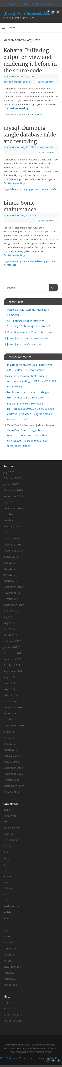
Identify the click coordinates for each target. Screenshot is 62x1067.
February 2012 (12, 641)
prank (6, 936)
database (16, 189)
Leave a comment (46, 81)
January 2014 (11, 538)
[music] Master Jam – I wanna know (28, 338)
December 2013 (13, 544)
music (6, 918)
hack (20, 114)
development (10, 81)
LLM (5, 900)
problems (9, 942)
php (28, 81)
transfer (53, 189)
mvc (34, 114)
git (5, 864)
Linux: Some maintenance (19, 206)
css (5, 821)
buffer (14, 114)
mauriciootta (13, 76)
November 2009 (13, 773)
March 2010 (10, 749)
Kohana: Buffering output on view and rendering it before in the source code (30, 60)
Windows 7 (10, 978)
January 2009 (11, 791)
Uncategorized (12, 966)
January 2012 (11, 647)
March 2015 (10, 520)
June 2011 (9, 683)
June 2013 (9, 562)
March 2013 (10, 580)
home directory (37, 261)
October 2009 (11, 779)
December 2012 (13, 586)
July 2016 (8, 502)
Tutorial (8, 960)
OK (52, 287)
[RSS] (57, 12)
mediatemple (11, 906)
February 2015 (12, 526)
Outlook (8, 924)
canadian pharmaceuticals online (26, 376)
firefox (7, 846)
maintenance (9, 264)
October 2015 (11, 514)
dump (25, 189)
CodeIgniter (10, 815)
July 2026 (8, 472)
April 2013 (9, 574)
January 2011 (11, 701)
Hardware (9, 870)
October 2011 (11, 665)
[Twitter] (52, 12)
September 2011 (13, 671)
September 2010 (13, 725)
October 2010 (11, 719)
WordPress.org (12, 1020)
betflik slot (13, 392)
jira (47, 261)
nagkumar (13, 403)
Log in (7, 1002)
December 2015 (13, 508)
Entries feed (10, 1008)
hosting (7, 876)
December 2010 (13, 707)
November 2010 (13, 713)
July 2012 (8, 617)
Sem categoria (11, 948)
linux (52, 147)
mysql (37, 189)
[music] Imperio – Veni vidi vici (24, 344)
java (5, 882)
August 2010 (11, 731)
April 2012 (9, 629)
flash (6, 852)
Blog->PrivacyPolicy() (18, 4)
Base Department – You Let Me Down (30, 332)
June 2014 (9, 532)
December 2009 (13, 767)
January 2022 (11, 484)
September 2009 (13, 785)
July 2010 (8, 737)
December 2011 (13, 653)
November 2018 (13, 496)
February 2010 (12, 755)
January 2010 (11, 761)
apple (6, 809)
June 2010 (9, 743)
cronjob (15, 261)
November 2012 (13, 592)
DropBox (8, 834)
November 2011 (13, 659)
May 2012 (9, 623)
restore (44, 189)
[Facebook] (47, 12)
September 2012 (13, 604)
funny (6, 858)
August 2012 (11, 611)
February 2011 (12, 695)
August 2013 (11, 556)
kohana (21, 81)
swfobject (9, 954)
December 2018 (13, 490)
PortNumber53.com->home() (46, 4)
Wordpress (10, 984)
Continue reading (19, 108)
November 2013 (13, 550)
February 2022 (12, 478)
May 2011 (9, 689)
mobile (7, 912)
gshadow (24, 261)
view (39, 114)
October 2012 (11, 598)
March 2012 (10, 635)
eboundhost (10, 840)
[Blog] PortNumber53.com (28, 13)
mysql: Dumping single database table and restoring (29, 135)
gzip (31, 189)
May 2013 (9, 568)
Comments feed (13, 1014)
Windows (8, 972)
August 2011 (11, 677)
